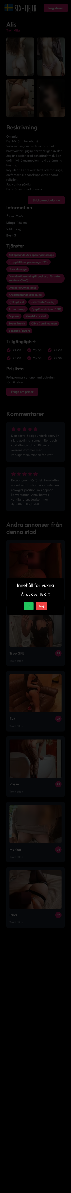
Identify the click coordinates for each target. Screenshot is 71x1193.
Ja (28, 606)
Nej (41, 606)
